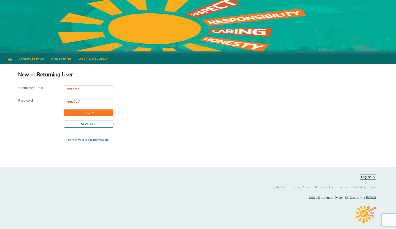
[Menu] (13, 59)
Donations (61, 59)
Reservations (31, 59)
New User (88, 124)
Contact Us (279, 187)
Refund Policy (324, 187)
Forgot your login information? (88, 140)
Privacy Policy (301, 187)
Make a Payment (93, 59)
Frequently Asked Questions (357, 187)
